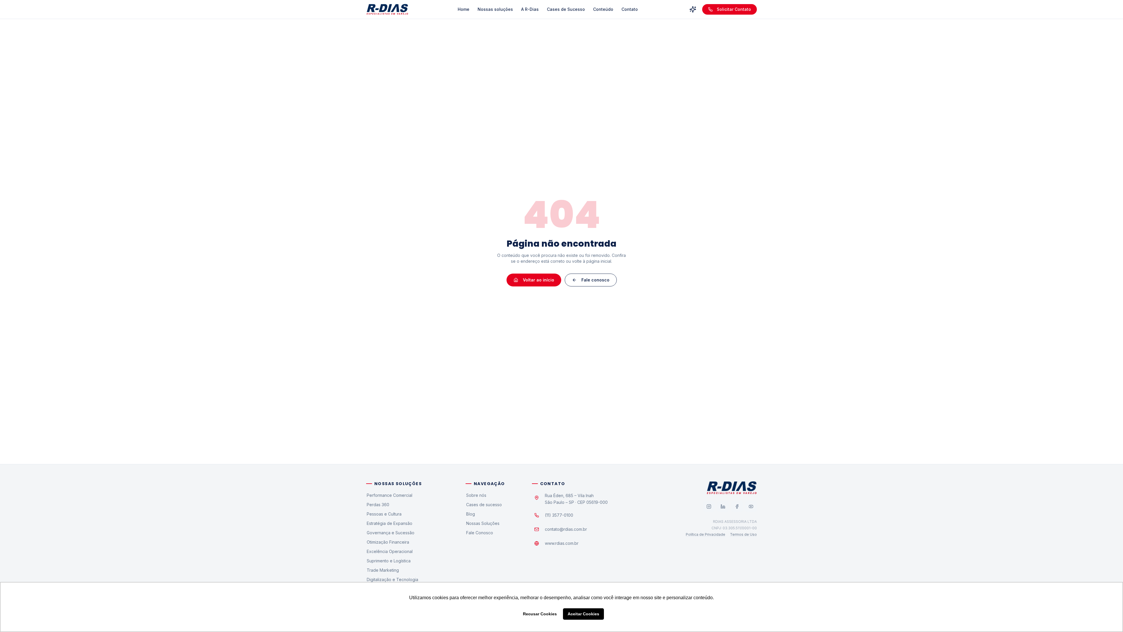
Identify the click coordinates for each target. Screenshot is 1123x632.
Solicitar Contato (734, 9)
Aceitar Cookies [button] (583, 614)
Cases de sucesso (484, 504)
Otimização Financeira (388, 542)
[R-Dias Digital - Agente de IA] (693, 9)
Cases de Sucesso (566, 9)
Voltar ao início (538, 279)
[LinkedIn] (723, 506)
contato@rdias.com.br (566, 529)
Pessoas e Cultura (384, 513)
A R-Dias (530, 9)
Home (463, 9)
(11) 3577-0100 (559, 515)
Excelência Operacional (390, 551)
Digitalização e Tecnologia (392, 579)
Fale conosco (595, 279)
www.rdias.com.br (561, 543)
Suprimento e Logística (389, 560)
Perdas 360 (378, 504)
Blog (470, 513)
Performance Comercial (389, 495)
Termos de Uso (743, 534)
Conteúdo (603, 9)
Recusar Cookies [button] (540, 614)
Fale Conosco (479, 532)
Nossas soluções (495, 9)
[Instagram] (709, 506)
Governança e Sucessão (390, 532)
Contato (629, 9)
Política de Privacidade (705, 534)
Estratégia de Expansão (389, 523)
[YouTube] (751, 506)
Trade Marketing (383, 570)
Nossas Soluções (483, 523)
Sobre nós (476, 495)
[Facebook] (737, 506)
